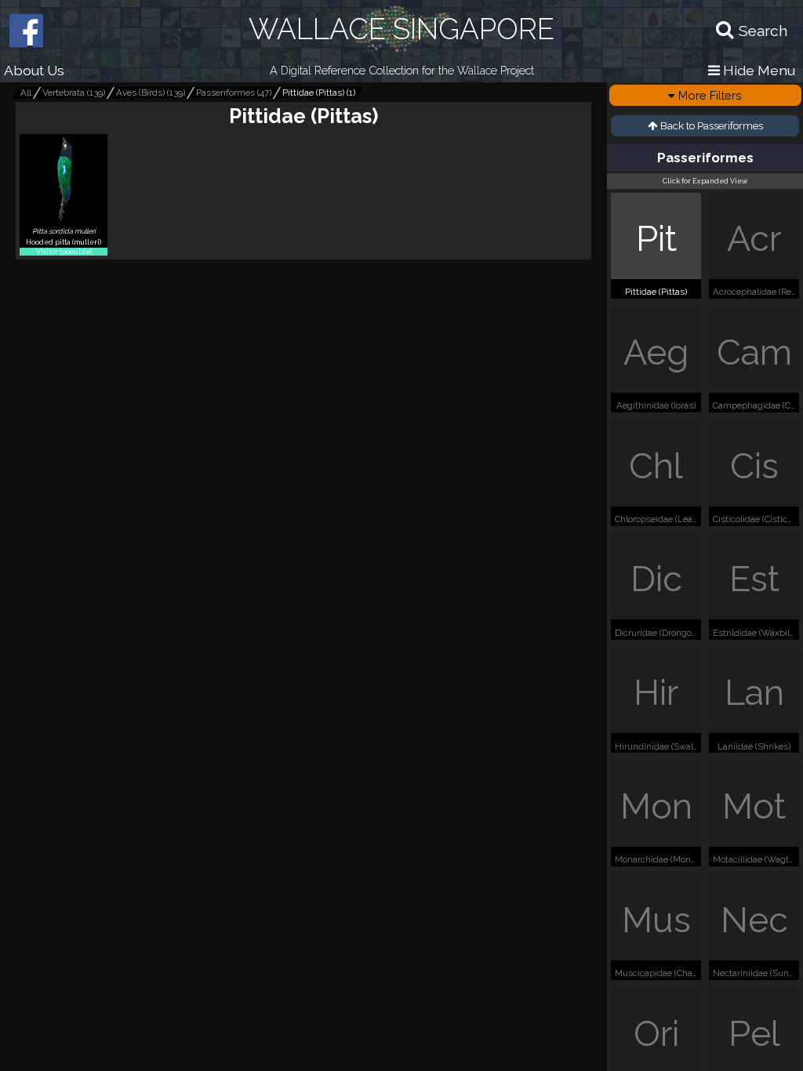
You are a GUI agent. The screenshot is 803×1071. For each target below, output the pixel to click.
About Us (34, 70)
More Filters (710, 95)
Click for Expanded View (705, 181)
